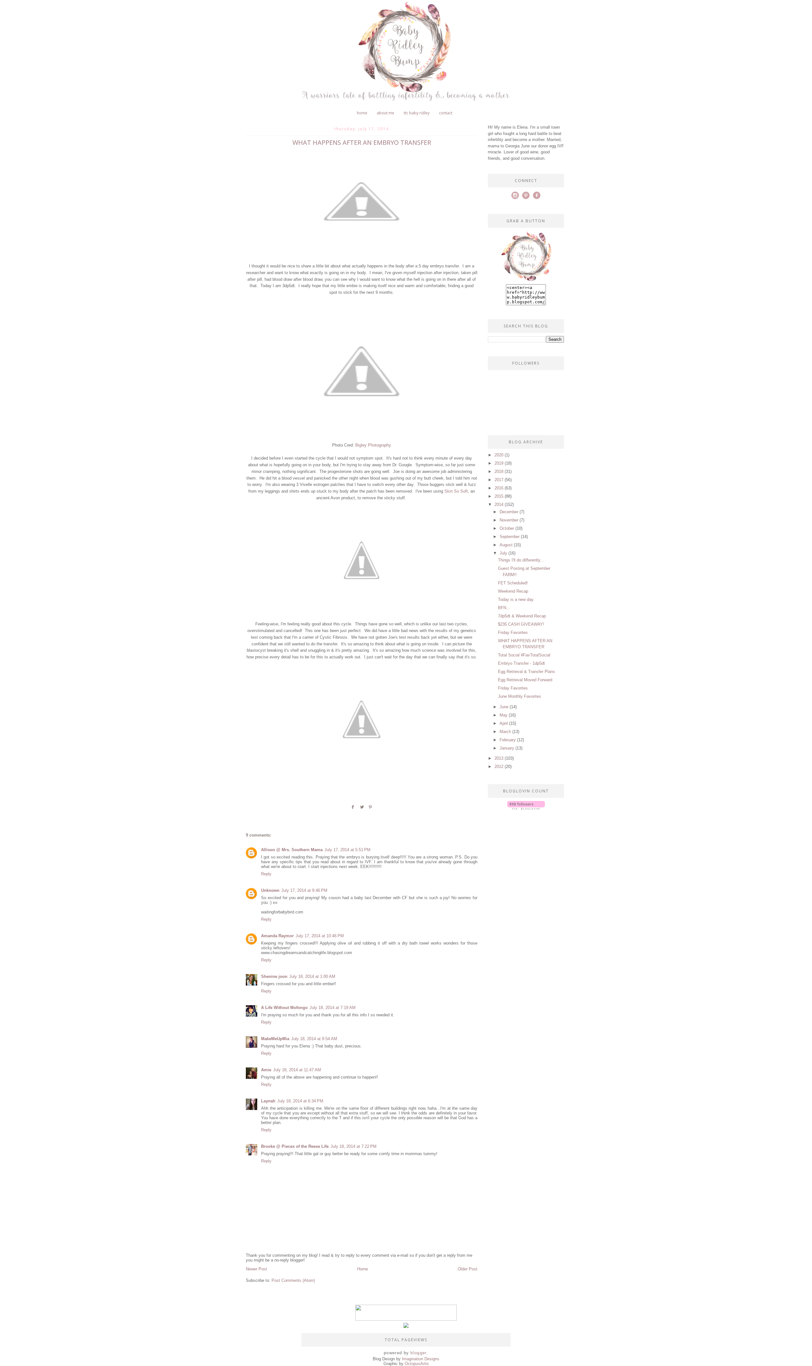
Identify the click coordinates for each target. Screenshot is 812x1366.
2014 (498, 504)
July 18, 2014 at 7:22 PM (354, 1146)
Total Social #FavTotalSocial (524, 655)
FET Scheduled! (513, 583)
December (509, 511)
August (506, 544)
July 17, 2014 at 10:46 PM (320, 935)
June (504, 706)
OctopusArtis (417, 1363)
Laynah (268, 1101)
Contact (445, 113)
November (509, 520)
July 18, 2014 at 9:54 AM (314, 1038)
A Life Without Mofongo (284, 1007)
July (503, 553)
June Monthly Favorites (519, 696)
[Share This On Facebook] (353, 809)
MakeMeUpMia (275, 1038)
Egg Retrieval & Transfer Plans (526, 671)
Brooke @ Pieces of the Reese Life (295, 1146)
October (507, 528)
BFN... (504, 607)
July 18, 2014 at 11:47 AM (297, 1069)
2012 (498, 766)
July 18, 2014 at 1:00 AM (312, 976)
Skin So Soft (456, 491)
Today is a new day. (516, 599)
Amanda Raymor (277, 935)
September (510, 536)
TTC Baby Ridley (416, 113)
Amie (266, 1069)
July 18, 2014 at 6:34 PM (300, 1101)
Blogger (418, 1352)
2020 (498, 455)
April (504, 723)
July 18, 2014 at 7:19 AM (333, 1007)
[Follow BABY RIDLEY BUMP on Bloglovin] (526, 808)
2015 (498, 496)
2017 (498, 479)
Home (362, 113)
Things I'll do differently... (521, 560)
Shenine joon (274, 976)
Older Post (467, 1269)
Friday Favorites (513, 632)
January (507, 748)
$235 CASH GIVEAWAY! (521, 624)
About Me (385, 113)
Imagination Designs (420, 1358)
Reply (266, 873)
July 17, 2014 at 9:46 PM (304, 890)
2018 (498, 471)
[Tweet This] (361, 809)
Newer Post (256, 1269)
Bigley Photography (373, 445)
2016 (498, 488)
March (505, 731)
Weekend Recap (513, 591)
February (508, 739)
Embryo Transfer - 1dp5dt (521, 663)
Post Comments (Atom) (293, 1280)
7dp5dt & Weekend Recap (522, 616)
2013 (498, 758)
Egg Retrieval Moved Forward (525, 679)
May (504, 715)
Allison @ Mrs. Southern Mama (292, 849)
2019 (498, 463)
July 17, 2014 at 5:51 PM (347, 849)
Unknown (270, 890)
